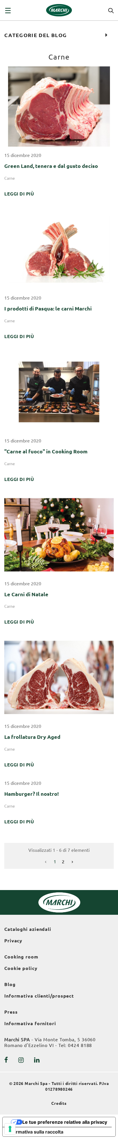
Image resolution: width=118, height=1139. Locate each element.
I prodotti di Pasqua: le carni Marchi (48, 308)
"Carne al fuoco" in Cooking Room (46, 451)
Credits (59, 1103)
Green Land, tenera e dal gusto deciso (51, 166)
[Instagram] (21, 1060)
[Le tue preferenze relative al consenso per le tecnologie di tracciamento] (10, 1128)
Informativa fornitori (30, 1023)
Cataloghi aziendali (27, 929)
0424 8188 (80, 1045)
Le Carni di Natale (26, 594)
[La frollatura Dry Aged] (59, 677)
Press (11, 1012)
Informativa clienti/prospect (39, 995)
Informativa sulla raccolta (35, 1132)
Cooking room (21, 956)
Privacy (13, 940)
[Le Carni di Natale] (59, 534)
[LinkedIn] (37, 1060)
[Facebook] (6, 1060)
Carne (9, 178)
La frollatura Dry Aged (32, 737)
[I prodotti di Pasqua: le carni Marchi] (59, 248)
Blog (10, 984)
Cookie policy (21, 968)
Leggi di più (19, 193)
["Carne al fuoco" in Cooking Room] (59, 391)
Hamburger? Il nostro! (31, 794)
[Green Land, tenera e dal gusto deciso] (59, 106)
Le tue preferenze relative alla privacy (64, 1122)
